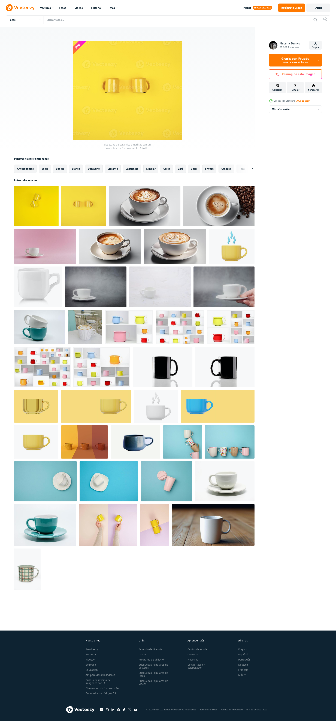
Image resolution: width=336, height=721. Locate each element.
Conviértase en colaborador (196, 666)
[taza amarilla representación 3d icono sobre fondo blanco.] (36, 442)
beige (44, 168)
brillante (113, 168)
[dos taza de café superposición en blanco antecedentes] (39, 327)
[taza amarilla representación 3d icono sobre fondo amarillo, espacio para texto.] (96, 406)
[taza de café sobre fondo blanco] (225, 481)
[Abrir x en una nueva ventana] (129, 709)
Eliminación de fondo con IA (102, 688)
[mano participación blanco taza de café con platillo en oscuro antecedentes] (224, 286)
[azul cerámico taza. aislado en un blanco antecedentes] (135, 442)
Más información (281, 109)
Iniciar (318, 7)
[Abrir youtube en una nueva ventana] (135, 709)
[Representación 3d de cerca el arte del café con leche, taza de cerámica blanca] (85, 327)
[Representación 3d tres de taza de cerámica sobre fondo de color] (84, 442)
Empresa (91, 664)
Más (112, 8)
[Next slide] (249, 169)
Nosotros (192, 659)
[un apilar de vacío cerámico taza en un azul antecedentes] (182, 442)
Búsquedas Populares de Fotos (153, 674)
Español (243, 654)
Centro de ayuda (197, 649)
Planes (247, 7)
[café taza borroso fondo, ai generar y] (213, 525)
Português (244, 659)
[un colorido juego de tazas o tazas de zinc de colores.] (129, 327)
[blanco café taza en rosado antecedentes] (45, 246)
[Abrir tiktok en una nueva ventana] (124, 709)
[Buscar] (315, 20)
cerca (166, 168)
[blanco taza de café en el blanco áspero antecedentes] (160, 286)
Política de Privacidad (231, 709)
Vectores (45, 8)
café (180, 168)
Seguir (315, 47)
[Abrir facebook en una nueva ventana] (101, 709)
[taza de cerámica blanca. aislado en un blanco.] (38, 286)
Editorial (96, 8)
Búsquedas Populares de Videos (153, 682)
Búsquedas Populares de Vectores (153, 666)
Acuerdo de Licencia (150, 649)
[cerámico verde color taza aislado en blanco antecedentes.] (27, 569)
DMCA (142, 654)
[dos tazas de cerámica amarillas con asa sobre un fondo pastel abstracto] (154, 525)
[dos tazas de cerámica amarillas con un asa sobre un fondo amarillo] (83, 206)
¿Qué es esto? (303, 100)
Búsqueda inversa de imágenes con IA (98, 681)
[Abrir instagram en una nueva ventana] (107, 709)
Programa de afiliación (152, 659)
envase (209, 168)
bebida (60, 168)
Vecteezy (91, 654)
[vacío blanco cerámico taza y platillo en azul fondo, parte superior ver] (45, 481)
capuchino (132, 168)
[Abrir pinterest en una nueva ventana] (118, 709)
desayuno (94, 168)
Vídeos (79, 8)
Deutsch (243, 664)
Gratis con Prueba (295, 60)
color (194, 168)
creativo (226, 168)
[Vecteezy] (20, 7)
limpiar (151, 168)
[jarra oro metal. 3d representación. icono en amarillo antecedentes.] (36, 406)
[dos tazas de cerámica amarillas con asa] (36, 206)
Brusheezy (92, 649)
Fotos (62, 8)
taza (242, 168)
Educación (92, 669)
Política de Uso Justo (256, 709)
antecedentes (25, 168)
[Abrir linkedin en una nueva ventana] (112, 709)
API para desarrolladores (100, 675)
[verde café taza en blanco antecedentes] (45, 525)
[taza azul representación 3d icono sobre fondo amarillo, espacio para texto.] (218, 406)
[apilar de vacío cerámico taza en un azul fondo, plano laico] (230, 442)
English (242, 649)
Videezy (90, 659)
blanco (76, 168)
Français (243, 669)
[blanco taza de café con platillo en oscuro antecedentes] (95, 286)
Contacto (192, 654)
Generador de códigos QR (101, 693)
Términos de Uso (208, 709)
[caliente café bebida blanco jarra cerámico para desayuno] (144, 206)
